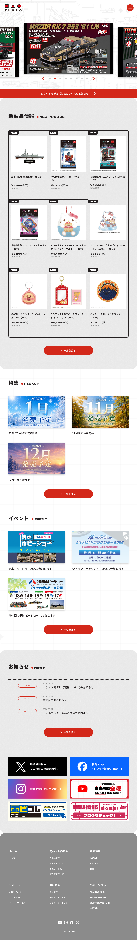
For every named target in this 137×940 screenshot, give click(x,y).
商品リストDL (56, 869)
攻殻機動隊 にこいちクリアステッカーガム (107, 178)
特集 (92, 869)
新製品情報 (55, 858)
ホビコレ (94, 908)
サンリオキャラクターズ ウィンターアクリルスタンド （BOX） (107, 247)
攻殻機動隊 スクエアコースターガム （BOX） (28, 247)
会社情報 (54, 892)
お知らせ (27, 685)
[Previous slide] (43, 78)
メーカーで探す (56, 863)
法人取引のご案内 (58, 897)
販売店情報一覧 (57, 874)
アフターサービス (17, 903)
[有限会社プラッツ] (13, 7)
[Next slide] (93, 78)
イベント (94, 863)
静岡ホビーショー (98, 897)
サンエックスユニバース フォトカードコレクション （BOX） (68, 315)
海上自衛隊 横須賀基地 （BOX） (27, 176)
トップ (12, 858)
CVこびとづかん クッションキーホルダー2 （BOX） (28, 315)
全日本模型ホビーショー (101, 903)
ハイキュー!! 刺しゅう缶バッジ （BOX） (105, 315)
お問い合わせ (15, 892)
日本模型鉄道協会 (98, 892)
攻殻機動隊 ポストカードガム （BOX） (65, 178)
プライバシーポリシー (60, 903)
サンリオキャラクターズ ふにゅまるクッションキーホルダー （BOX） (68, 247)
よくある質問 (15, 897)
